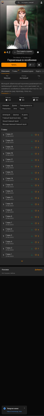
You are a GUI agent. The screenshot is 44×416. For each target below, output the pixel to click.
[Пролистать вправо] (42, 71)
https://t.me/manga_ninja (14, 411)
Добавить (38, 269)
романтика (6, 108)
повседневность (26, 105)
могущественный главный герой (14, 124)
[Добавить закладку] (31, 65)
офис (26, 118)
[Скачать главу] (32, 135)
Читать (13, 65)
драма (14, 105)
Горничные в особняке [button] (22, 60)
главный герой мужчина (12, 118)
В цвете (25, 115)
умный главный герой (10, 121)
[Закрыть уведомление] (24, 408)
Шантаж (16, 115)
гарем (22, 108)
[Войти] (41, 2)
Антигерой (6, 115)
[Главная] (2, 2)
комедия (6, 105)
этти (15, 108)
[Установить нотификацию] (39, 65)
